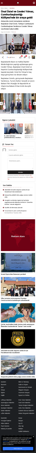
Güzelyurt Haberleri (6, 408)
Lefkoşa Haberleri (6, 400)
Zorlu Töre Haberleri (24, 408)
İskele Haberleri (5, 410)
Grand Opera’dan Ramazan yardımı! (13, 274)
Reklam (20, 429)
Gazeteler (4, 418)
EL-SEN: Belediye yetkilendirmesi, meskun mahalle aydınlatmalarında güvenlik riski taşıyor (11, 136)
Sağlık (2, 395)
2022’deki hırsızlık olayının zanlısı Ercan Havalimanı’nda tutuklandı (17, 191)
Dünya (3, 390)
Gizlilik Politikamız (23, 431)
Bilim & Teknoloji (23, 382)
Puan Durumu (5, 426)
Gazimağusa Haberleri (7, 402)
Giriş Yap (21, 426)
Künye (20, 418)
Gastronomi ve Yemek (25, 387)
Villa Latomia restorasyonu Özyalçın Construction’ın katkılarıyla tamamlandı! (15, 299)
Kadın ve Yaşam (23, 384)
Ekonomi (3, 384)
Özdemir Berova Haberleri (26, 410)
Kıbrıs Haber (4, 8)
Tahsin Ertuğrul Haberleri (25, 405)
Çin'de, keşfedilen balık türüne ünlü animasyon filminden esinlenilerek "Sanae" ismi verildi (17, 325)
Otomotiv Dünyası (24, 392)
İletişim (20, 420)
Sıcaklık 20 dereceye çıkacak (13, 207)
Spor (2, 387)
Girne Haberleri (5, 405)
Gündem (12, 8)
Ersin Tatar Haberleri (24, 400)
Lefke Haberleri (5, 413)
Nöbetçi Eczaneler (6, 429)
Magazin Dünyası (23, 390)
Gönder (20, 172)
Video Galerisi (5, 423)
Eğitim (3, 392)
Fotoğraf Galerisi (6, 420)
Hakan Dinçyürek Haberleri (26, 413)
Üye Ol (20, 423)
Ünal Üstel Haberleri (24, 402)
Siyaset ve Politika (23, 395)
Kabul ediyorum (18, 448)
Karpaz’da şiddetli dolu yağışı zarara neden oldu (18, 196)
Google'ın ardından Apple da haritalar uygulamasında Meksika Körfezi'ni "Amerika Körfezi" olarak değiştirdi (18, 202)
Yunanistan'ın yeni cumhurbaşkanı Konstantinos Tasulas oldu (16, 212)
